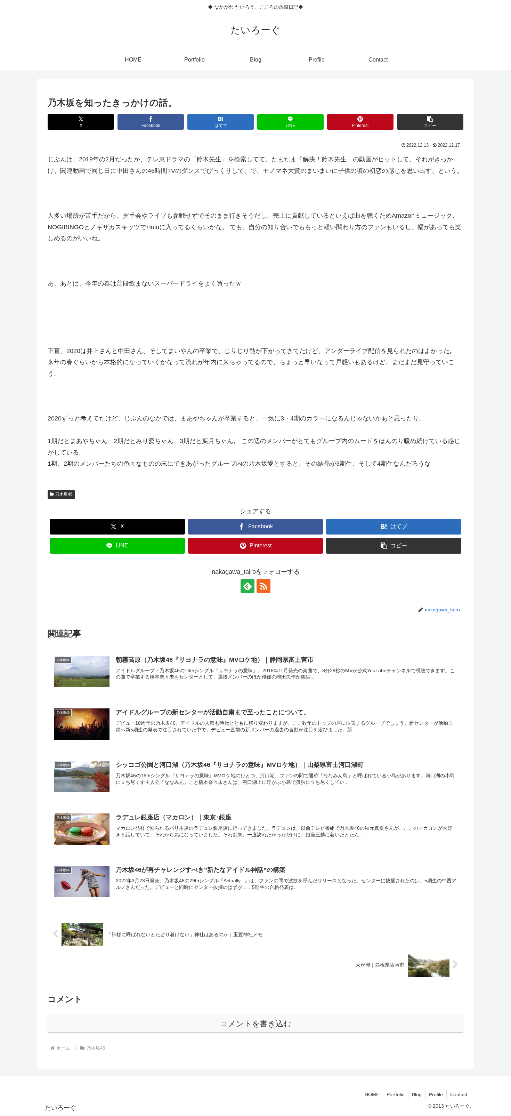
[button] (430, 122)
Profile (436, 1094)
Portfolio (396, 1094)
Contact (458, 1094)
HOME (372, 1094)
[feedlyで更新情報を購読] (247, 586)
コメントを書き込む (255, 1023)
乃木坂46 (64, 494)
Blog (417, 1094)
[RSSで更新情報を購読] (263, 586)
